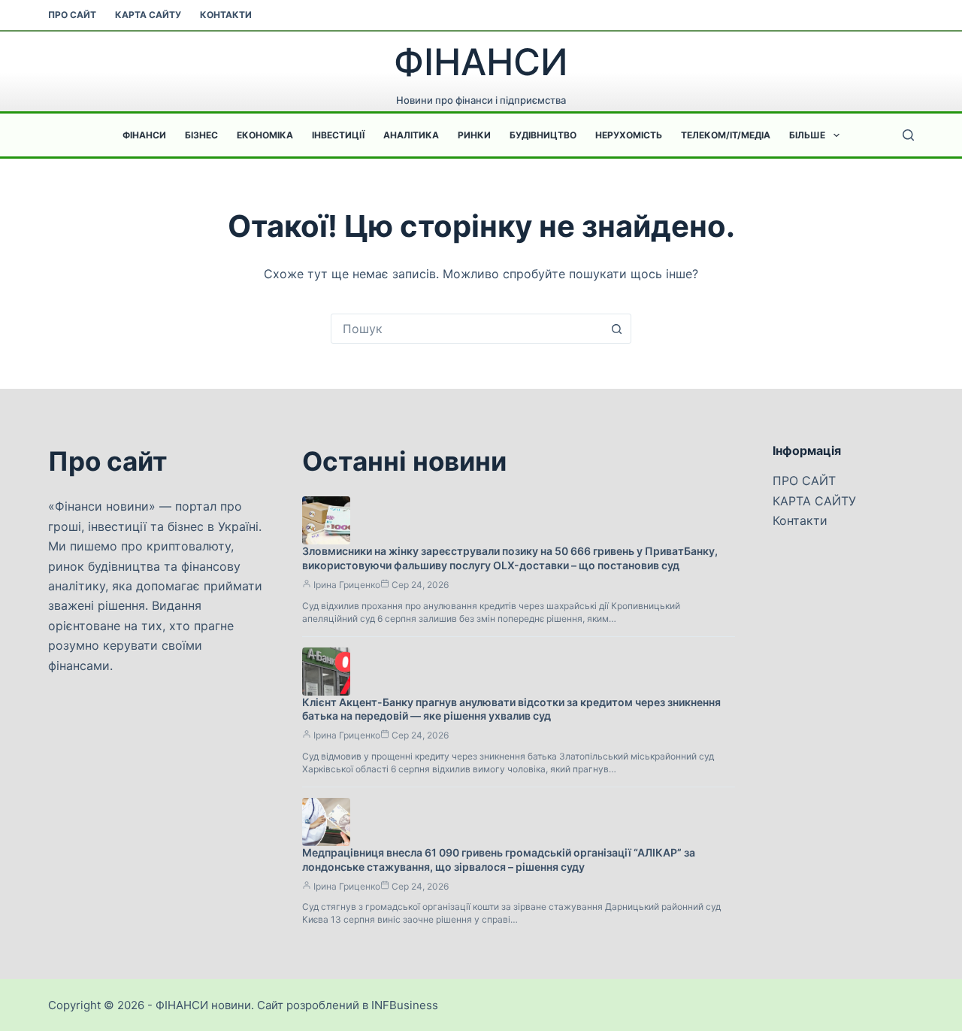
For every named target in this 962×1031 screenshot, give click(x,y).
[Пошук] (908, 135)
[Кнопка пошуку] (616, 328)
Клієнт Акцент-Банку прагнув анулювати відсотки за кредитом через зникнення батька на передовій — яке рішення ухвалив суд (511, 709)
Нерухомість (628, 135)
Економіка (265, 135)
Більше (807, 135)
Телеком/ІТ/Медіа (725, 135)
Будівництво (543, 135)
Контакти (226, 14)
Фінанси (144, 135)
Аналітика (411, 135)
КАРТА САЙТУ (148, 14)
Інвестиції (338, 135)
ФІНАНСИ (481, 62)
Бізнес (201, 135)
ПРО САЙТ (72, 14)
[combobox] (466, 329)
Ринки (474, 135)
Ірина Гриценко (346, 584)
